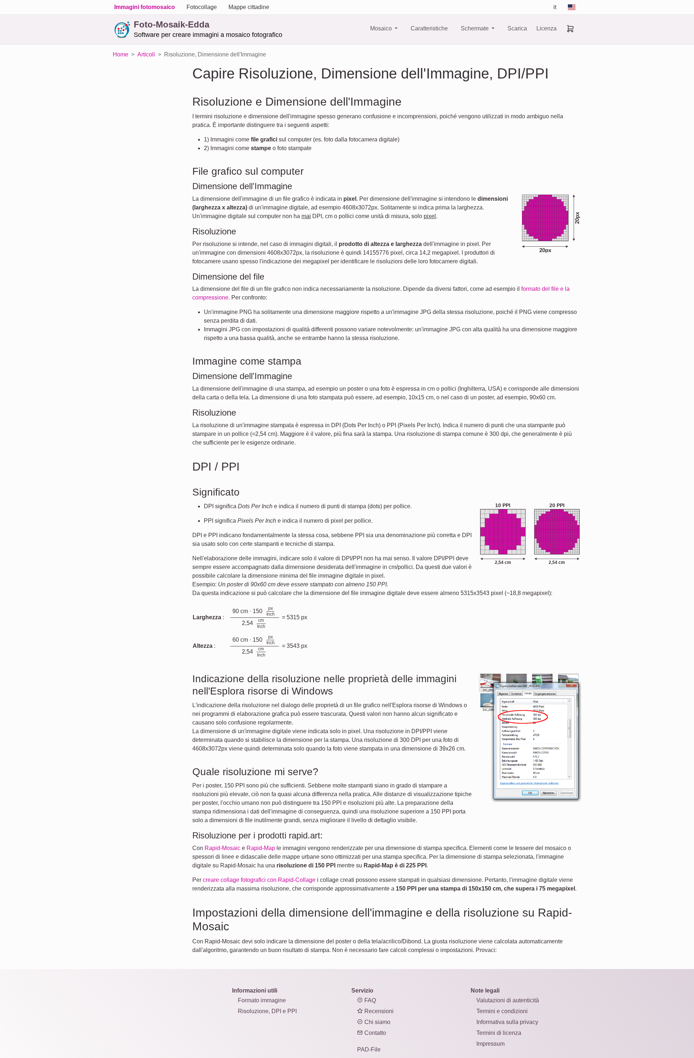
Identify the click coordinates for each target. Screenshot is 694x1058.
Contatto (374, 1033)
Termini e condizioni (502, 1011)
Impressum (490, 1044)
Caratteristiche (429, 28)
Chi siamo (376, 1022)
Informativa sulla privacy (507, 1022)
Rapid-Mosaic (222, 848)
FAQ (369, 1000)
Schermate (475, 28)
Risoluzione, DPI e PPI (267, 1011)
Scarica (517, 28)
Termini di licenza (498, 1033)
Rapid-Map (261, 848)
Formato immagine (262, 1000)
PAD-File (369, 1049)
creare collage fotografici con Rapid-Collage (259, 880)
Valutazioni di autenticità (507, 1000)
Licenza (546, 28)
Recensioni (378, 1011)
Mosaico (381, 28)
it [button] (554, 7)
